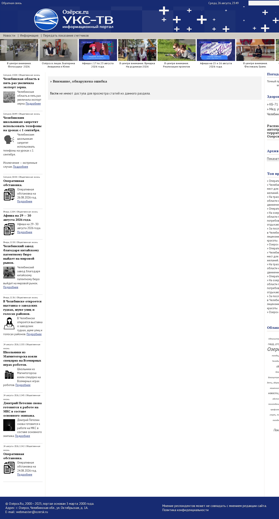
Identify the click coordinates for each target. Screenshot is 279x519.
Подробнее (33, 103)
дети (269, 382)
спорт (273, 414)
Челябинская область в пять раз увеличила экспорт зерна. (21, 83)
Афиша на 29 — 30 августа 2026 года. (17, 217)
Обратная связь (12, 3)
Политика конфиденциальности (185, 510)
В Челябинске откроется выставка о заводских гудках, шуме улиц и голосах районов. (22, 307)
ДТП (277, 344)
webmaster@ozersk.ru (32, 512)
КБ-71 (273, 104)
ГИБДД (271, 344)
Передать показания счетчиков (66, 35)
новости (273, 393)
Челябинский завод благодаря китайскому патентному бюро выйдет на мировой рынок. (21, 254)
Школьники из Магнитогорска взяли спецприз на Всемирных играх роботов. (22, 358)
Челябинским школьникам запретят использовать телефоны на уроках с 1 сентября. (22, 124)
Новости (9, 35)
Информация (29, 35)
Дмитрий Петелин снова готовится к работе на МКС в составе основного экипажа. (22, 409)
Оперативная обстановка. (13, 183)
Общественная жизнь (29, 75)
